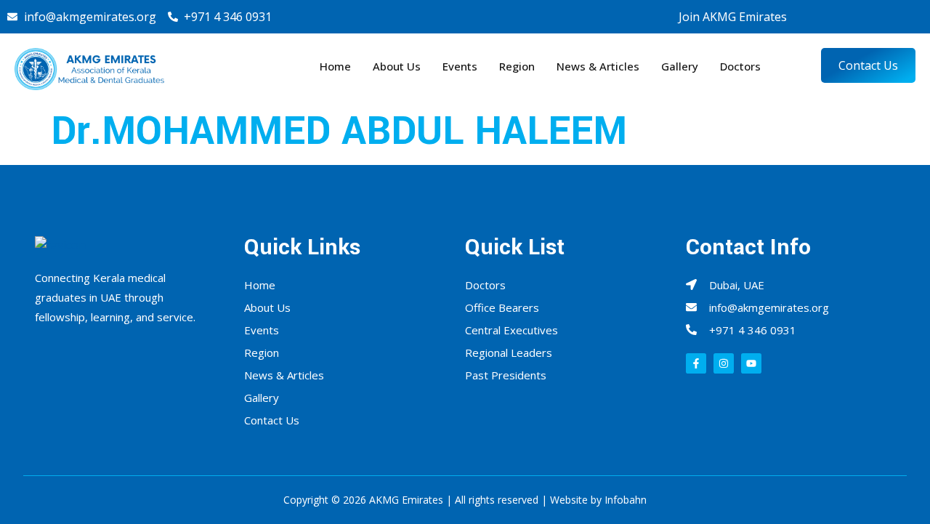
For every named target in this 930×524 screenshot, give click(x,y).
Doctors (740, 66)
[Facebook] (835, 16)
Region (517, 66)
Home (335, 66)
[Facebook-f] (696, 363)
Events (459, 66)
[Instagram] (861, 16)
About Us (397, 66)
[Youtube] (888, 16)
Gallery (679, 66)
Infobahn (625, 500)
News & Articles (598, 66)
